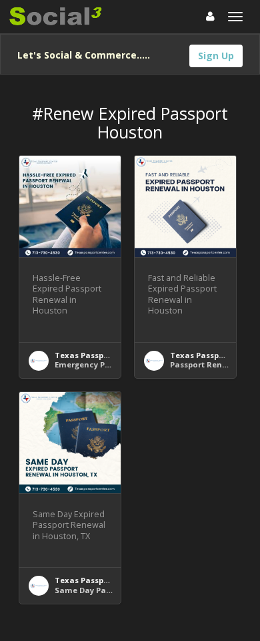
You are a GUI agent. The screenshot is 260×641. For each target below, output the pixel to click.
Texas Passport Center (99, 355)
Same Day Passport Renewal (111, 590)
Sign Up (216, 55)
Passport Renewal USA (214, 364)
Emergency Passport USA (104, 364)
